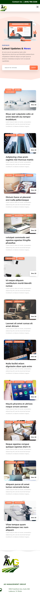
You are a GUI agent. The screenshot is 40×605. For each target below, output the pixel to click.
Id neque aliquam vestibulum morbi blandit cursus (19, 283)
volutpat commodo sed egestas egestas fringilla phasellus (18, 240)
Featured (17, 89)
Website (21, 135)
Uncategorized (10, 92)
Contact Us (17, 2)
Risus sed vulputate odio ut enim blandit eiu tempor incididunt (19, 117)
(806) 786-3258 (30, 2)
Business (9, 89)
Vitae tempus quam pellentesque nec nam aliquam (17, 527)
